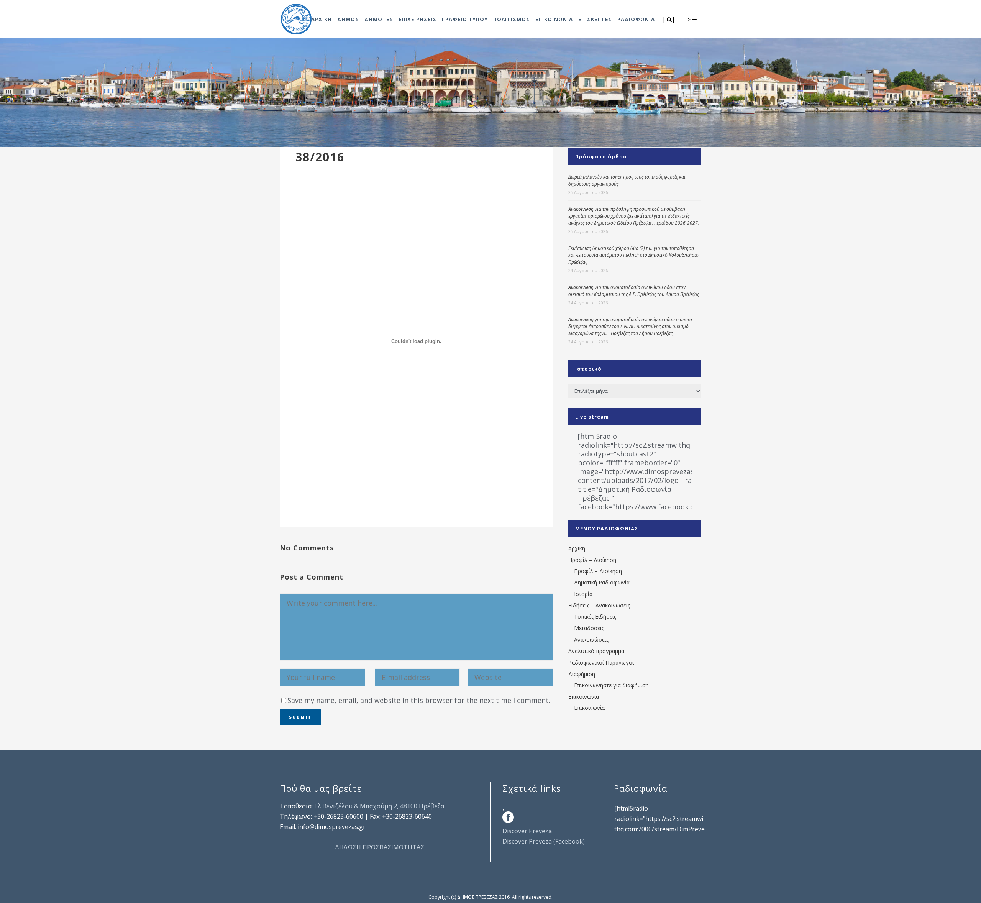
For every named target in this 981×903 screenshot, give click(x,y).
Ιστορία (583, 594)
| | (669, 19)
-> (689, 19)
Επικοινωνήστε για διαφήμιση (611, 685)
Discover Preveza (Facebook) (543, 841)
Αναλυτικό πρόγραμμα (596, 651)
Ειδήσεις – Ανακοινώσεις (599, 605)
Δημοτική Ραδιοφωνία (602, 582)
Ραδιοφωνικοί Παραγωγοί (601, 662)
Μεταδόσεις (589, 628)
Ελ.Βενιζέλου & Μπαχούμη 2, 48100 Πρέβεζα (379, 806)
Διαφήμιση (581, 674)
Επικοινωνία (583, 696)
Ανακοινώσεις (591, 639)
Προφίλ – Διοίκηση (592, 559)
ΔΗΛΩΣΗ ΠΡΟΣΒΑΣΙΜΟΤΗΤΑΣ (379, 847)
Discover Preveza (527, 831)
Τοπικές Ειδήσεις (595, 616)
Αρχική (576, 548)
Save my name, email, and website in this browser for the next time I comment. (418, 700)
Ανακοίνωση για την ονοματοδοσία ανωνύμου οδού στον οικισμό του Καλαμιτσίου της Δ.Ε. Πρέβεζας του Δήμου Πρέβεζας (633, 290)
